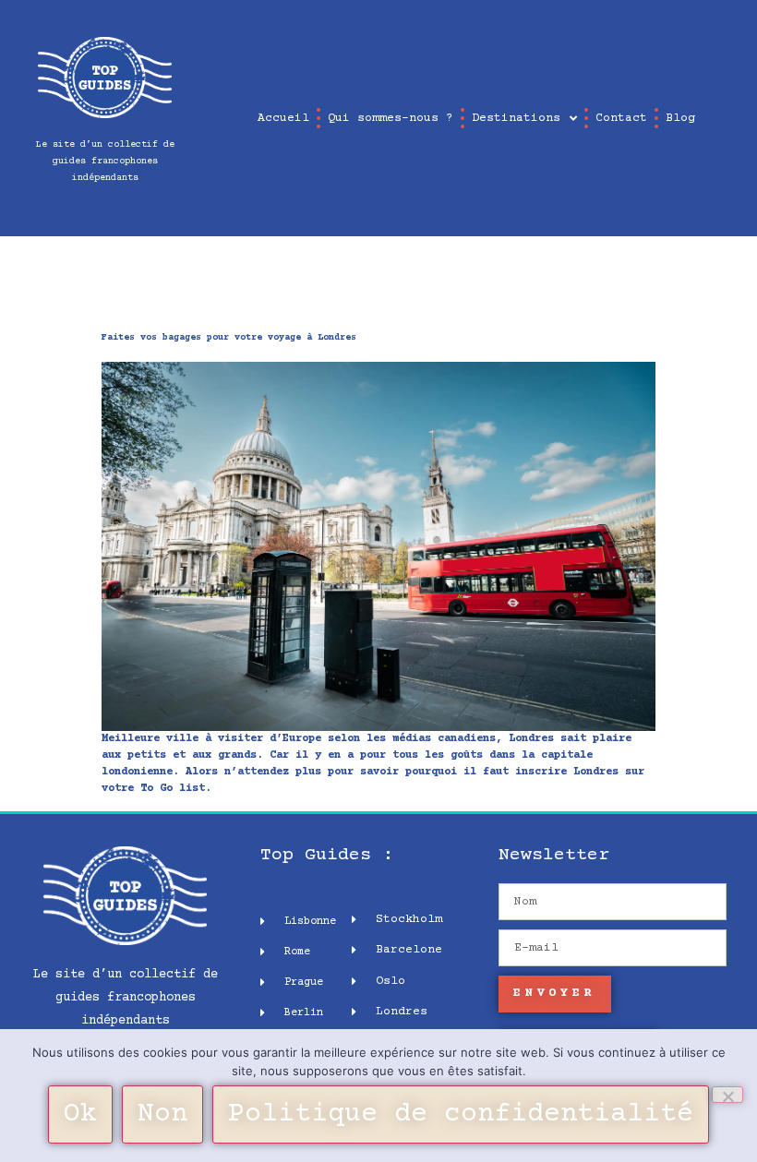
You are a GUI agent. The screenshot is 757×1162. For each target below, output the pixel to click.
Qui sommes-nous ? (390, 118)
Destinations (516, 118)
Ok (80, 1114)
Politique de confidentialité (460, 1114)
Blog (680, 118)
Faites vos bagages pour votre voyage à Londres (229, 337)
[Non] (727, 1094)
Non (162, 1114)
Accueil (283, 118)
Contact (621, 118)
